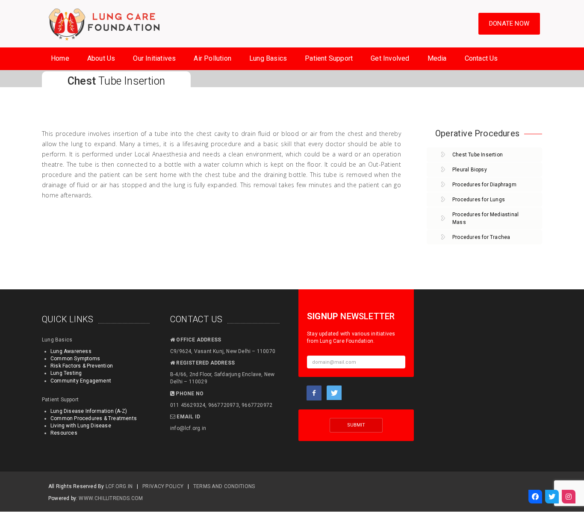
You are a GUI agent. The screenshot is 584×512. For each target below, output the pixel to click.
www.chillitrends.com (111, 498)
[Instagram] (568, 496)
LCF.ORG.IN (119, 486)
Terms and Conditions (224, 486)
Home (60, 58)
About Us (101, 58)
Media (437, 58)
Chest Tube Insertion (477, 155)
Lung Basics (268, 58)
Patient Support (329, 58)
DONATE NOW (509, 23)
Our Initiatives (154, 58)
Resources (63, 433)
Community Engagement (80, 381)
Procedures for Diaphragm (484, 185)
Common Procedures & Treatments (93, 418)
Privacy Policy (162, 486)
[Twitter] (552, 496)
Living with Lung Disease (80, 426)
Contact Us (481, 58)
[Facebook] (535, 496)
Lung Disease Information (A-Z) (88, 411)
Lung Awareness (70, 351)
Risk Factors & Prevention (81, 366)
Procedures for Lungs (478, 200)
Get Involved (390, 58)
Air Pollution (212, 58)
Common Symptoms (75, 359)
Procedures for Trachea (481, 237)
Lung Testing (66, 373)
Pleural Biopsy (469, 170)
